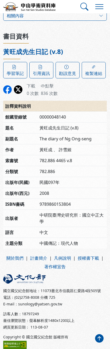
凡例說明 (62, 258)
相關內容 (15, 16)
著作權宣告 (55, 267)
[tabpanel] (55, 148)
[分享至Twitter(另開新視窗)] (18, 89)
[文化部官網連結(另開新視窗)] (27, 279)
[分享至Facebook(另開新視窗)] (7, 89)
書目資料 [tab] (16, 36)
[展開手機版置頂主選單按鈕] (99, 6)
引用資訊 (41, 73)
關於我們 (14, 258)
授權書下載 (88, 258)
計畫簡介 (38, 258)
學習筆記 (15, 73)
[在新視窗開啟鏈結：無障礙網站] (15, 345)
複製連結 (93, 73)
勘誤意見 (67, 73)
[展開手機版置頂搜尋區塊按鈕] (84, 6)
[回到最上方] (99, 338)
